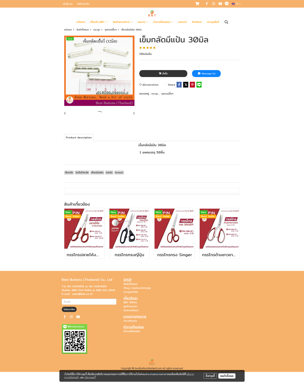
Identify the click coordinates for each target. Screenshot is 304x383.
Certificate (130, 321)
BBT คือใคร (130, 302)
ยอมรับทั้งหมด (227, 375)
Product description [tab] (79, 138)
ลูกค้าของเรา (130, 306)
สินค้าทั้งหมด (130, 284)
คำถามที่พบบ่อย (162, 22)
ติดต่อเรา (197, 22)
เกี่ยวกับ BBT (98, 22)
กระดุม (155, 93)
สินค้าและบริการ (122, 22)
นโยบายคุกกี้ (90, 377)
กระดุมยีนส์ (213, 22)
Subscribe (69, 309)
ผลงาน (142, 22)
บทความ (182, 22)
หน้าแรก (80, 22)
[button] (226, 22)
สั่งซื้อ (164, 73)
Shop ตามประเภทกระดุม (137, 288)
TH (237, 4)
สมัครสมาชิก (83, 4)
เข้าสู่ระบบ (68, 4)
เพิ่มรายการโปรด (150, 85)
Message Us (208, 73)
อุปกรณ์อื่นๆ (167, 93)
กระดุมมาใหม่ (131, 292)
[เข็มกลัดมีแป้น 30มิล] (99, 71)
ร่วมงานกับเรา (131, 310)
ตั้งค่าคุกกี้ (210, 375)
